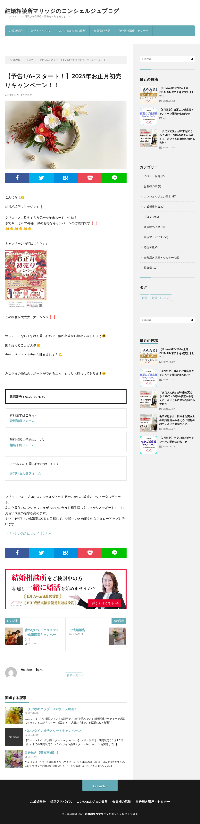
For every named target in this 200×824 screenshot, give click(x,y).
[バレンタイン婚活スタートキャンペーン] (14, 737)
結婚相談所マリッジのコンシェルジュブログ (62, 10)
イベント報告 (152, 176)
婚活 (144, 297)
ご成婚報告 (16, 30)
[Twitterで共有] (41, 178)
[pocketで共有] (90, 178)
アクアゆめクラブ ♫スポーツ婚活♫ (50, 709)
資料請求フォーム (22, 420)
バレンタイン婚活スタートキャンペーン (53, 730)
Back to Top (100, 786)
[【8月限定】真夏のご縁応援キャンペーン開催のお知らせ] (148, 116)
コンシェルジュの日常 (72, 30)
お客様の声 (150, 186)
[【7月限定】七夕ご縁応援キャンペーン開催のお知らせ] (148, 445)
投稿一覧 (72, 675)
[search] (192, 59)
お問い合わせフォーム (25, 473)
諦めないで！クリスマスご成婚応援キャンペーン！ (42, 634)
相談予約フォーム (22, 445)
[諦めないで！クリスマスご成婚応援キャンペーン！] (14, 636)
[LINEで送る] (114, 178)
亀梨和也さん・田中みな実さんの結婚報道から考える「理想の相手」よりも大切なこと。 (177, 420)
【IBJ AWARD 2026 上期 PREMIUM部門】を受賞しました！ (176, 91)
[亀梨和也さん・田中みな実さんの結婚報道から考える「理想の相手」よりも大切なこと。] (148, 423)
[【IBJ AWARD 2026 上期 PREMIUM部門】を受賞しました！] (148, 95)
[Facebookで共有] (17, 178)
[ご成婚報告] (117, 636)
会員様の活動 (102, 30)
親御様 (148, 267)
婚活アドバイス (40, 30)
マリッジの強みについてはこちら (28, 533)
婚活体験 (149, 247)
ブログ (28, 95)
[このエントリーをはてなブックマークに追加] (66, 178)
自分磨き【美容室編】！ (42, 752)
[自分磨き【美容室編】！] (14, 759)
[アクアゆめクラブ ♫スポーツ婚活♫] (14, 715)
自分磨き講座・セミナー (133, 30)
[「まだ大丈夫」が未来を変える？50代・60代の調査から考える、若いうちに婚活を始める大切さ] (148, 138)
